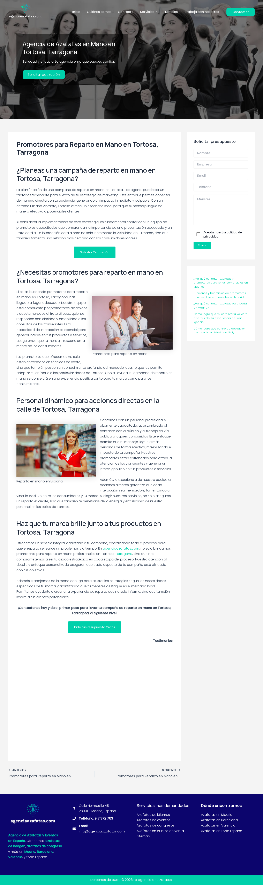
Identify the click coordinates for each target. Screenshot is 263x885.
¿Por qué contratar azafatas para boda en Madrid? (220, 306)
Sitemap (143, 836)
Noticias (171, 11)
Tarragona (123, 553)
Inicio (76, 11)
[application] (156, 12)
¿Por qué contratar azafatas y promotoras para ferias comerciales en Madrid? (221, 283)
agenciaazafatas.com (121, 548)
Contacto (126, 11)
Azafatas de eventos (153, 820)
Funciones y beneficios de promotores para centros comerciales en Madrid (220, 295)
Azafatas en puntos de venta (160, 831)
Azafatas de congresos (156, 825)
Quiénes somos (99, 11)
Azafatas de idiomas (153, 814)
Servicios (147, 11)
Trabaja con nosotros (201, 11)
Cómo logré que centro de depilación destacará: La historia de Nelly (220, 331)
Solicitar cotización (44, 74)
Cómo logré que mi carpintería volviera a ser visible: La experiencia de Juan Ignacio (220, 318)
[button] (95, 252)
